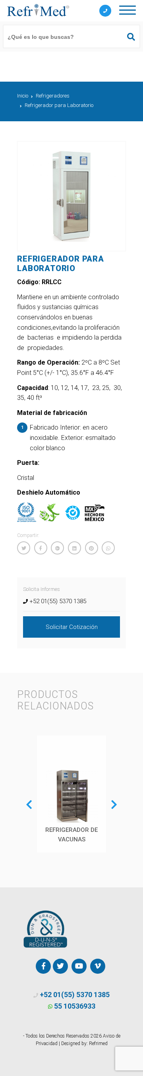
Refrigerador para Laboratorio (59, 105)
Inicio (22, 96)
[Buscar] (127, 36)
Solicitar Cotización (72, 627)
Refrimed (98, 1043)
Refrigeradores (53, 96)
